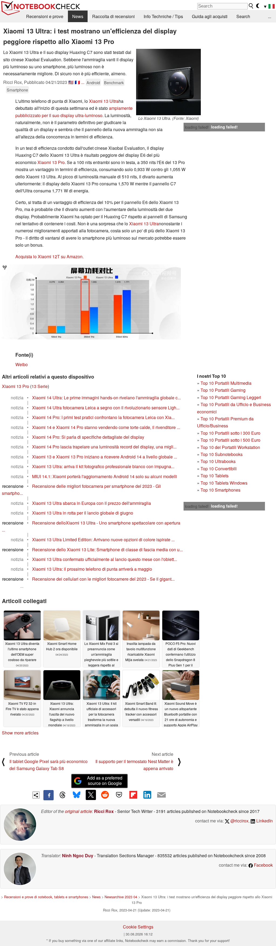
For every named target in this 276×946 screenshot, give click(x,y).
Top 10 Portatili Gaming (223, 390)
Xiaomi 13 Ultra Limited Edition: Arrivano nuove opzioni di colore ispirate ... (103, 539)
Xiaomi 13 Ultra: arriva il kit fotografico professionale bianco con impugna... (103, 466)
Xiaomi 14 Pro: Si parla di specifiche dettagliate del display (88, 437)
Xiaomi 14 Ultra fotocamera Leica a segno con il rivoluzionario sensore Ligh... (106, 407)
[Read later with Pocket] (119, 795)
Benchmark (114, 82)
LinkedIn (264, 821)
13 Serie (40, 386)
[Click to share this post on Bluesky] (76, 795)
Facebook (263, 865)
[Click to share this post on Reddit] (105, 795)
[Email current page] (161, 795)
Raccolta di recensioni (113, 16)
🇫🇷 (77, 82)
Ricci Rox (104, 811)
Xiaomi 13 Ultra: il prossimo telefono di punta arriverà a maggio (92, 569)
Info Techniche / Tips (163, 16)
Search (243, 16)
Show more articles (20, 733)
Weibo (21, 364)
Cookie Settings (138, 927)
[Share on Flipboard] (133, 795)
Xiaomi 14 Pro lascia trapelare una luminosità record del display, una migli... (104, 447)
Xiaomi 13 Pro (51, 162)
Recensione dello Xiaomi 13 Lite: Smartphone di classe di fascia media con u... (107, 549)
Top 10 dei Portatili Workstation (230, 447)
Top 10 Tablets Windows (224, 483)
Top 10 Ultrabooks (218, 461)
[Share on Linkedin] (147, 795)
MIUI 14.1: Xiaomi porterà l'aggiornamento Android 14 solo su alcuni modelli (104, 476)
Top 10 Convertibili (219, 468)
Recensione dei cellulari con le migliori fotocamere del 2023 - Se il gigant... (103, 579)
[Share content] (36, 795)
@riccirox (239, 821)
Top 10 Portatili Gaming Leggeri (231, 397)
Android (93, 82)
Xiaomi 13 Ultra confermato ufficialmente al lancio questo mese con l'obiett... (104, 559)
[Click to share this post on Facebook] (48, 795)
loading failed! (197, 127)
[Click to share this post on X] (91, 795)
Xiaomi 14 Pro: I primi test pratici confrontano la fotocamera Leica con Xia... (103, 417)
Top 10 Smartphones (220, 490)
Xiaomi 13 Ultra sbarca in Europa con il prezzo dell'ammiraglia (91, 503)
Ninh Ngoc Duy (77, 855)
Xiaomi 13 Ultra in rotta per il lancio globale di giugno (82, 513)
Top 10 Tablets (215, 475)
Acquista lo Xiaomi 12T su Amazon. (49, 256)
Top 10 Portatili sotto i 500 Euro (230, 440)
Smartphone (17, 90)
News (77, 16)
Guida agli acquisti (209, 16)
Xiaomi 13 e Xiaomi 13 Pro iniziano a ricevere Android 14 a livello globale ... (104, 457)
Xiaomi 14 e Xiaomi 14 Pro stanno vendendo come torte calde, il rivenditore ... (106, 427)
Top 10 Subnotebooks (222, 454)
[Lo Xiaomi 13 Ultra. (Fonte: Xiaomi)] (168, 82)
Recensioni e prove (44, 16)
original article (78, 811)
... (269, 16)
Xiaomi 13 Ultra (104, 101)
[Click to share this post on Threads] (62, 795)
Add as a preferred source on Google (104, 781)
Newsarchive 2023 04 (121, 896)
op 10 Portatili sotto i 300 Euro (231, 433)
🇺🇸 (71, 82)
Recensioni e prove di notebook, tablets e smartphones (46, 896)
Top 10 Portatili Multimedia (226, 383)
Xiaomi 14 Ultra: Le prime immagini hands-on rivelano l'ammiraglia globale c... (106, 397)
